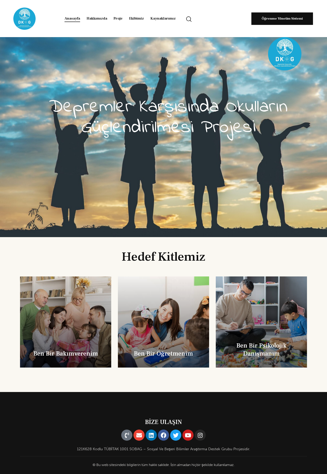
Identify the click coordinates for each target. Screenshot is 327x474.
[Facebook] (163, 435)
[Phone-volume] (126, 435)
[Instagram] (200, 435)
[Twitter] (175, 435)
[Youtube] (188, 435)
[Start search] (189, 19)
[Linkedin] (151, 435)
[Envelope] (139, 435)
